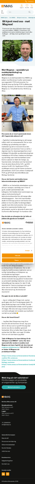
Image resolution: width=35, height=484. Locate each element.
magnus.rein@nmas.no (10, 347)
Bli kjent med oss (22, 17)
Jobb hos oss (6, 451)
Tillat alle (17, 255)
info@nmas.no (6, 424)
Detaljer (27, 250)
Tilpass (16, 260)
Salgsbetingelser (7, 460)
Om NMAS (12, 17)
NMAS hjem (4, 17)
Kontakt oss (6, 464)
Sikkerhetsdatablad (8, 445)
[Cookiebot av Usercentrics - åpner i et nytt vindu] (25, 223)
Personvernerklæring (9, 441)
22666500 (7, 422)
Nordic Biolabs (6, 448)
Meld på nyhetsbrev (14, 387)
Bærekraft (5, 438)
